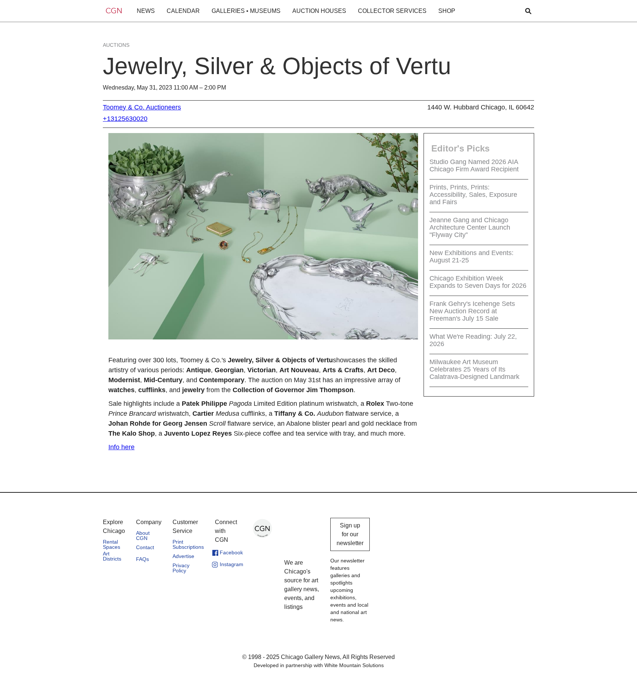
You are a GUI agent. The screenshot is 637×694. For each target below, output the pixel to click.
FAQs (142, 559)
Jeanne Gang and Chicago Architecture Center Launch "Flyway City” (469, 227)
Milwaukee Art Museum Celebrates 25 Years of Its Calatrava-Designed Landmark (474, 369)
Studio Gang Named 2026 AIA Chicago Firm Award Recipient (474, 165)
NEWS (146, 11)
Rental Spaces (111, 544)
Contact (145, 547)
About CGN (143, 535)
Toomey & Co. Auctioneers (142, 107)
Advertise (183, 556)
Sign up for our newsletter (350, 534)
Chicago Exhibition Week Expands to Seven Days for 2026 (477, 282)
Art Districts (112, 556)
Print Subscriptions (188, 544)
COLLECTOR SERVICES (392, 11)
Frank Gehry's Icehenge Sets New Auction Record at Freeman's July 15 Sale (472, 311)
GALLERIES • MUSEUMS (246, 11)
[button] (146, 11)
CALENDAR (183, 11)
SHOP (446, 11)
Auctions (116, 45)
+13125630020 (125, 118)
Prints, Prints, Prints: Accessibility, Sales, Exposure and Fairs (473, 195)
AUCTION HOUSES (319, 11)
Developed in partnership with (319, 665)
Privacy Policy (181, 568)
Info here (121, 447)
